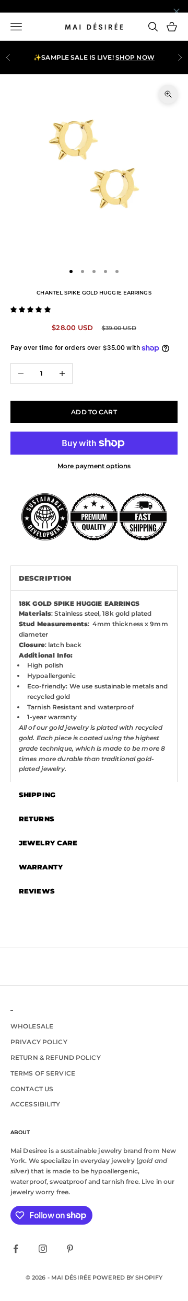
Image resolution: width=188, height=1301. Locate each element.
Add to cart (93, 412)
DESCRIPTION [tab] (45, 578)
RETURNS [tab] (36, 818)
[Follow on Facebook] (15, 1248)
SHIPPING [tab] (37, 794)
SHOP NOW (135, 56)
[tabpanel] (94, 686)
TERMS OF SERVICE (42, 1073)
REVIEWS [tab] (37, 891)
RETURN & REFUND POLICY (55, 1057)
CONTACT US (31, 1089)
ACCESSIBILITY (35, 1104)
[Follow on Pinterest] (70, 1248)
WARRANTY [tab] (41, 867)
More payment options (94, 466)
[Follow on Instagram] (43, 1248)
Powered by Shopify (127, 1277)
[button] (30, 309)
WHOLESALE (31, 1026)
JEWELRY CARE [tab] (48, 843)
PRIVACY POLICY (38, 1042)
